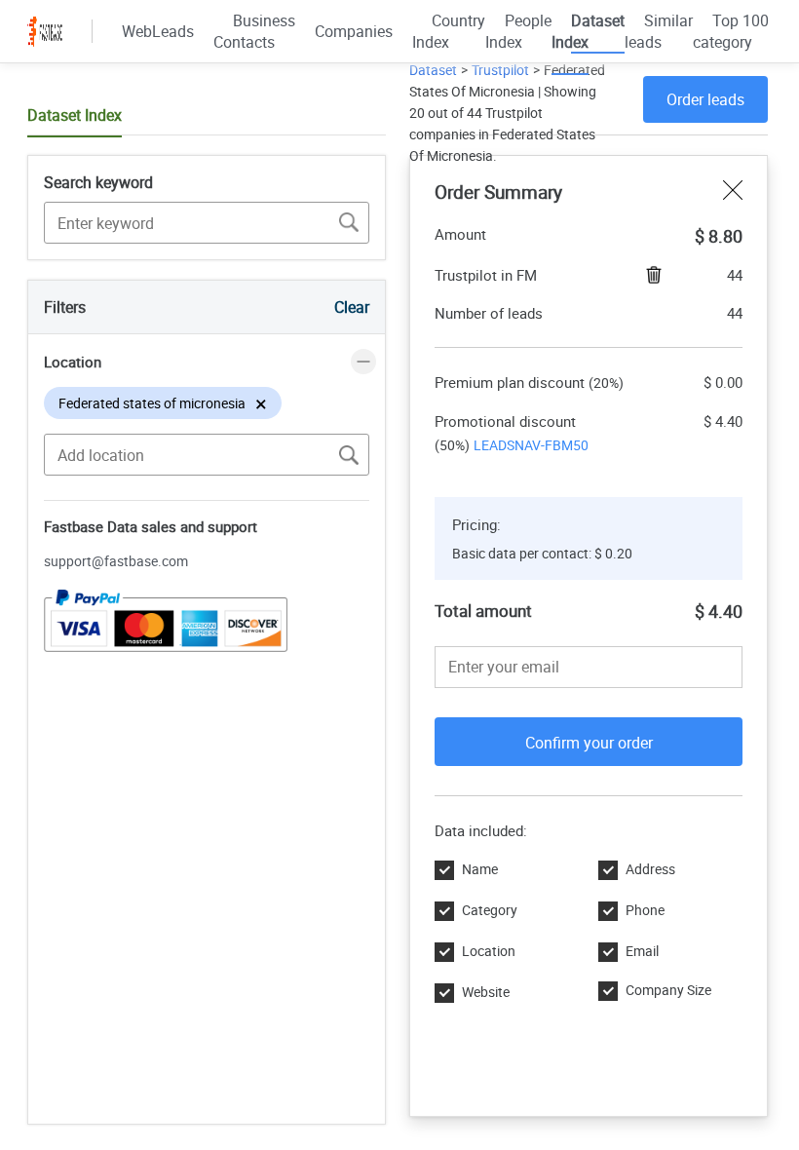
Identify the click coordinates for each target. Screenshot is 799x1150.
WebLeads (158, 31)
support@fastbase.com (116, 561)
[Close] (732, 192)
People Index (518, 31)
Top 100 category (731, 31)
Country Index (448, 31)
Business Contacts (254, 31)
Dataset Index (588, 31)
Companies (354, 31)
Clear (351, 307)
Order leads (705, 99)
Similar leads (659, 31)
